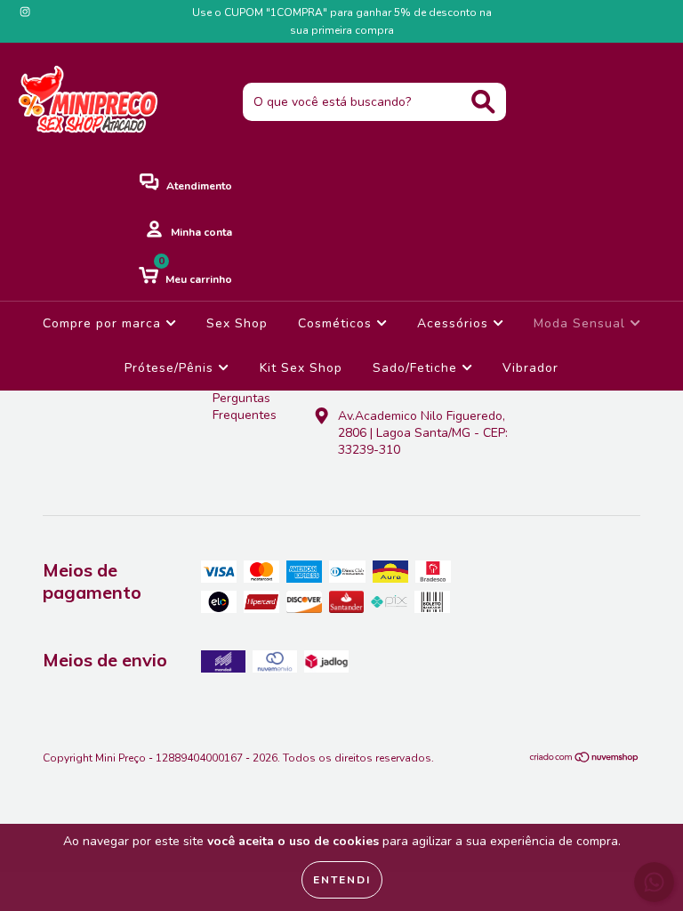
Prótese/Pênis (171, 367)
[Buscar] (483, 102)
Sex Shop (237, 323)
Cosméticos (337, 323)
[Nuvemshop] (584, 760)
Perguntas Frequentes (245, 406)
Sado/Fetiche (417, 367)
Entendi (342, 880)
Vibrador (530, 367)
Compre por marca (104, 323)
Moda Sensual (582, 323)
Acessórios (455, 323)
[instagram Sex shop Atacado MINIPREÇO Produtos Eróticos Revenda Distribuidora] (24, 12)
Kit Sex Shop (301, 367)
